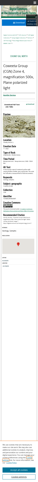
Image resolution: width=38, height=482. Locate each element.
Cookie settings (19, 476)
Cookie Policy (11, 463)
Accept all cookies (19, 470)
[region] (19, 461)
